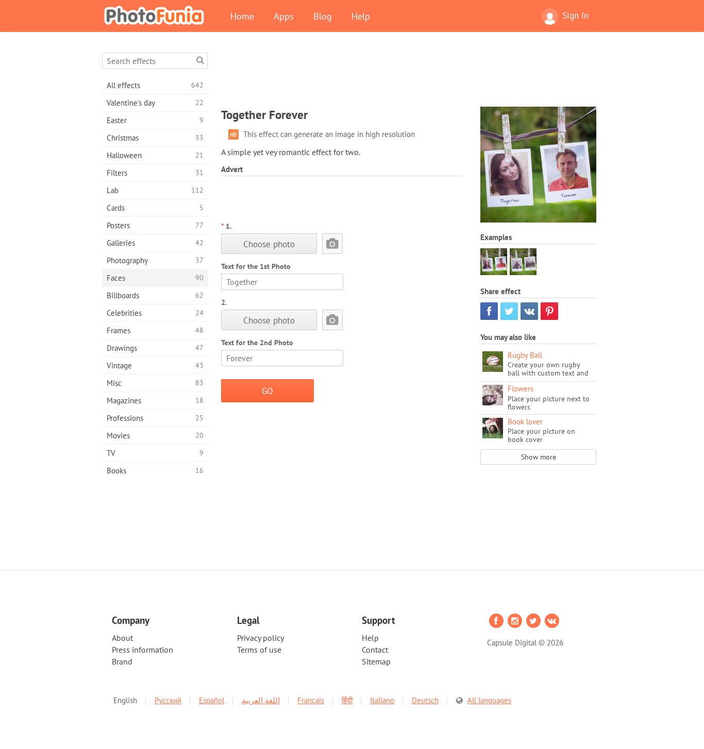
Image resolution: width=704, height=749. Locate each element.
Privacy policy (260, 638)
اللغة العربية (261, 700)
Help (360, 16)
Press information (142, 649)
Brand (122, 661)
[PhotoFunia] (156, 15)
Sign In (575, 15)
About (122, 638)
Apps (284, 16)
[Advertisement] (408, 76)
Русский (168, 700)
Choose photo (269, 244)
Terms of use (259, 649)
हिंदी (347, 700)
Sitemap (376, 661)
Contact (375, 649)
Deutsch (425, 700)
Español (211, 700)
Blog (322, 16)
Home (242, 16)
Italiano (382, 700)
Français (310, 700)
